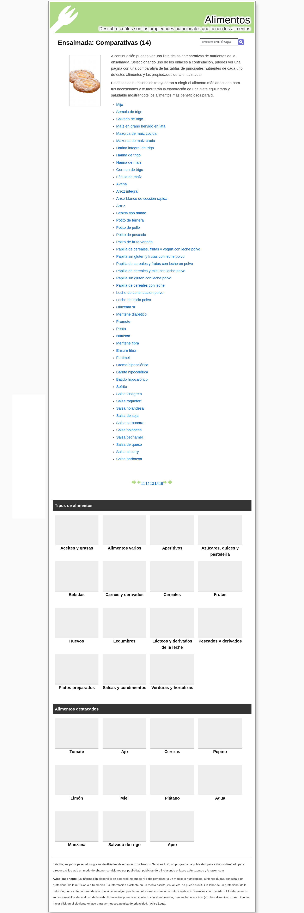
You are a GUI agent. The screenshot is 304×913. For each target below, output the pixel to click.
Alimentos (227, 20)
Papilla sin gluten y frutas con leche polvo (150, 256)
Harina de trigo (128, 155)
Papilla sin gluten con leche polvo (143, 278)
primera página (134, 482)
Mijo (119, 105)
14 (156, 483)
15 (161, 483)
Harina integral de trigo (135, 148)
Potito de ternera (130, 220)
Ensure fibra (126, 350)
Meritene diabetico (131, 314)
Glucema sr (125, 307)
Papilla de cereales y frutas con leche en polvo (154, 264)
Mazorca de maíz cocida (136, 133)
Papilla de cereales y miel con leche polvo (150, 271)
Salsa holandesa (130, 408)
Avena (121, 184)
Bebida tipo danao (131, 213)
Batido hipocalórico (132, 379)
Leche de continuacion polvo (139, 293)
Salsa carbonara (129, 423)
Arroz (120, 206)
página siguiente (165, 482)
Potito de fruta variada (134, 242)
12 (147, 483)
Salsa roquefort (128, 401)
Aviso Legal (157, 903)
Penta (121, 329)
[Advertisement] (28, 458)
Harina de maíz (128, 162)
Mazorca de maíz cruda (135, 141)
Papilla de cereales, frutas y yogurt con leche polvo (158, 249)
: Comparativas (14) (104, 42)
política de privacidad (133, 903)
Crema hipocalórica (132, 365)
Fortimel (123, 358)
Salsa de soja (127, 416)
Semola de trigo (129, 112)
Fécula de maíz (129, 177)
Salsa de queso (129, 444)
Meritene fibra (127, 343)
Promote (123, 321)
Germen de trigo (129, 170)
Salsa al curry (127, 452)
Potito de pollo (128, 227)
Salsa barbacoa (129, 459)
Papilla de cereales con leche (140, 285)
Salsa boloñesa (129, 430)
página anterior (138, 482)
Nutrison (123, 336)
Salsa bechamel (129, 437)
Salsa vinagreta (129, 394)
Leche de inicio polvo (133, 300)
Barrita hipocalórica (132, 372)
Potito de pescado (131, 235)
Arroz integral (127, 191)
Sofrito (121, 387)
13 (152, 483)
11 (143, 483)
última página (170, 482)
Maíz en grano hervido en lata (140, 126)
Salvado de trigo (129, 119)
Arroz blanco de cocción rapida (141, 199)
